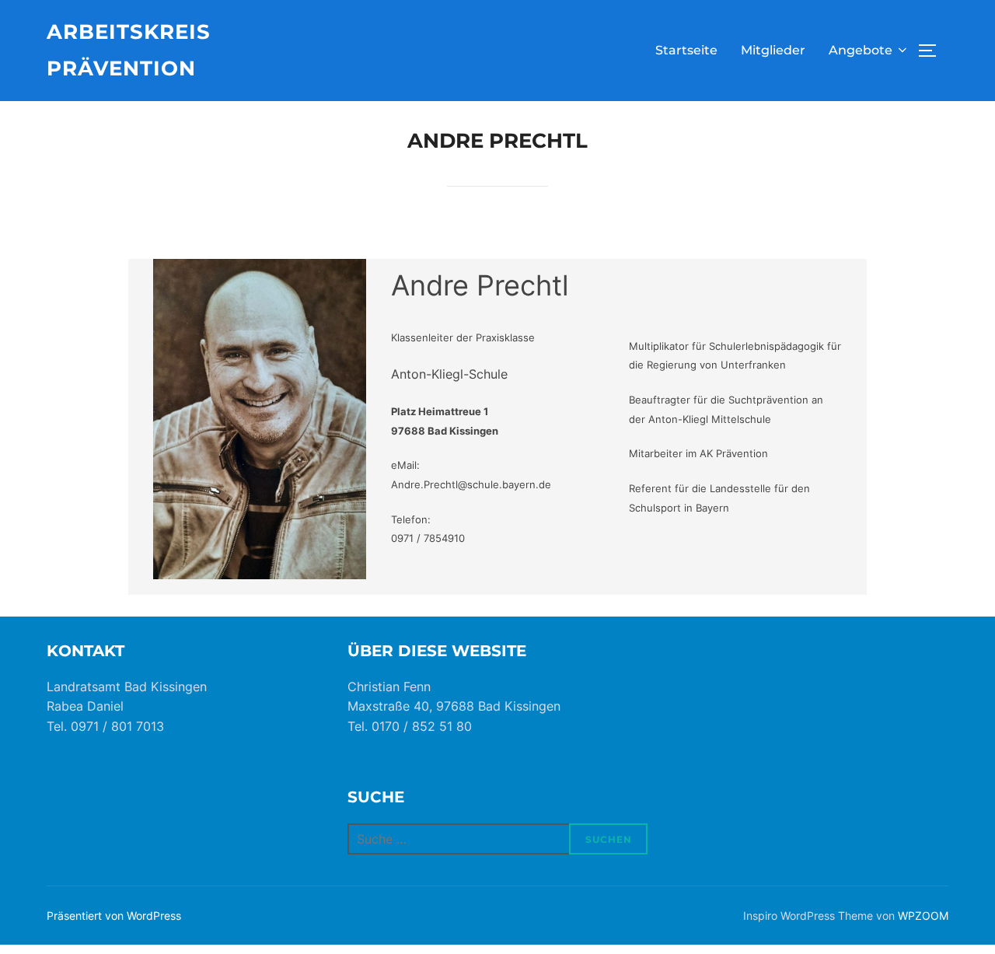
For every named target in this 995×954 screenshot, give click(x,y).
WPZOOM (923, 915)
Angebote (860, 50)
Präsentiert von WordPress (114, 915)
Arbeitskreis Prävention (129, 50)
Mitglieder (773, 50)
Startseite (686, 50)
